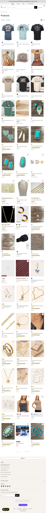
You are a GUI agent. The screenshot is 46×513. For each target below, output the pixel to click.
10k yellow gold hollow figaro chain (22, 199)
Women (12, 3)
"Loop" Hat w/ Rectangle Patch (20, 69)
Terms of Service (19, 508)
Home (2, 11)
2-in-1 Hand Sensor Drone (20, 443)
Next (28, 451)
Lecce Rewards (31, 3)
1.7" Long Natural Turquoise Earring (7, 173)
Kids (23, 3)
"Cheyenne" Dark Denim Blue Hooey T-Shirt (8, 44)
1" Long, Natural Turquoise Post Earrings (37, 120)
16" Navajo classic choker (35, 253)
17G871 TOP (3, 280)
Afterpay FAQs (30, 508)
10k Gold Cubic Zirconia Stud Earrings (36, 173)
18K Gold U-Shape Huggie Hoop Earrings (37, 333)
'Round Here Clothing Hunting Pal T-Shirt (7, 120)
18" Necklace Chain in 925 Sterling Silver (22, 280)
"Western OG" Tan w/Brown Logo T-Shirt (7, 95)
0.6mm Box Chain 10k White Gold (21, 120)
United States (25, 500)
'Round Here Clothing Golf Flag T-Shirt (36, 95)
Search (15, 508)
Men (18, 3)
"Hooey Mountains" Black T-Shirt (35, 44)
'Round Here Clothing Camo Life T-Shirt (22, 95)
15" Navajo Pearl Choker (5, 253)
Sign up (17, 495)
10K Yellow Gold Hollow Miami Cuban (36, 199)
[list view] (44, 20)
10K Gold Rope (4, 199)
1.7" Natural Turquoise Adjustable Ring (21, 173)
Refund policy (25, 508)
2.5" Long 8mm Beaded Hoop (35, 443)
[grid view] (41, 20)
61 (25, 451)
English (18, 500)
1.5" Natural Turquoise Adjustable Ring (36, 146)
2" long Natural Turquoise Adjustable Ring (8, 443)
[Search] (35, 7)
